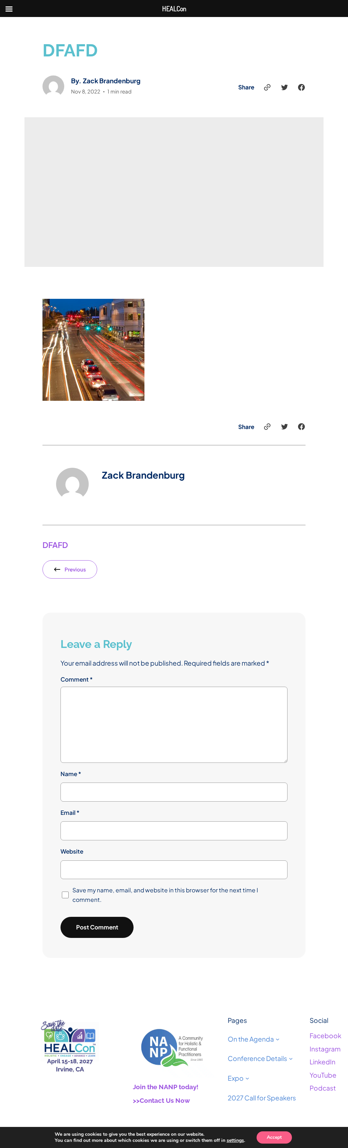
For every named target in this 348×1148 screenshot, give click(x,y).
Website (71, 851)
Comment (76, 679)
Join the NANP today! (165, 1087)
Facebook (325, 1035)
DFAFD (55, 545)
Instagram (325, 1049)
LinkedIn (322, 1062)
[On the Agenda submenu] (277, 1039)
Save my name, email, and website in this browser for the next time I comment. (165, 894)
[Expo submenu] (247, 1078)
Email (70, 812)
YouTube (323, 1075)
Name (70, 773)
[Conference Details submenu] (291, 1058)
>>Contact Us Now (161, 1100)
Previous (75, 569)
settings (235, 1140)
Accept (274, 1137)
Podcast (323, 1088)
